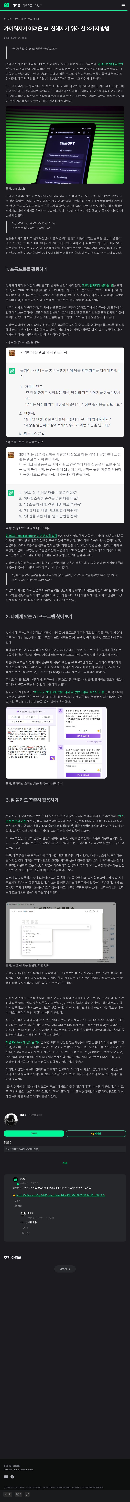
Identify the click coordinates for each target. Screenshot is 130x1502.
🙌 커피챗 (96, 1133)
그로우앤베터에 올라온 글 (97, 285)
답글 (19, 1206)
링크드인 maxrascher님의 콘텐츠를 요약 (31, 536)
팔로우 (34, 1133)
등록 (65, 1163)
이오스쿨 (27, 5)
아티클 (16, 5)
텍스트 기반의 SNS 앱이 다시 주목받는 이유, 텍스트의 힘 (69, 692)
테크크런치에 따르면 (110, 64)
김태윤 (23, 1115)
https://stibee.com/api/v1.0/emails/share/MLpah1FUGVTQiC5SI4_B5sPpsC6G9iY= (60, 1195)
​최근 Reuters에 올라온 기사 (23, 1042)
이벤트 (38, 5)
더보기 (64, 1269)
